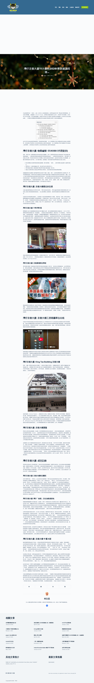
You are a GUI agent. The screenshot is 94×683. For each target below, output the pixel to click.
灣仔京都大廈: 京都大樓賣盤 (45, 132)
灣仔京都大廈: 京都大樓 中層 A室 (46, 138)
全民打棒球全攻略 (66, 647)
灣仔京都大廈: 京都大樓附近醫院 (47, 135)
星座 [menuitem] (63, 7)
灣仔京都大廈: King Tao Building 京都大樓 (47, 131)
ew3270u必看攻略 (66, 622)
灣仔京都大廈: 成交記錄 (42, 134)
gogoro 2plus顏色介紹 (11, 635)
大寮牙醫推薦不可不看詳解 (68, 641)
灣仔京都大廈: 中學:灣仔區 (45, 127)
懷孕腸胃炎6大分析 (10, 647)
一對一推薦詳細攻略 (38, 641)
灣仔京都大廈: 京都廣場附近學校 (46, 128)
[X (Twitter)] (41, 586)
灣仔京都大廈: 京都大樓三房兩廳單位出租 (46, 129)
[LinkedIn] (65, 586)
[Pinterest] (53, 586)
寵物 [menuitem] (67, 7)
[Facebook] (29, 586)
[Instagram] (10, 673)
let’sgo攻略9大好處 (38, 629)
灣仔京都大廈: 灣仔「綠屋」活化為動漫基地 (49, 136)
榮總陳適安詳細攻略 (66, 629)
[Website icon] (47, 606)
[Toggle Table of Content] (55, 122)
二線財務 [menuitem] (72, 7)
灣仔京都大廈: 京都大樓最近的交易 (45, 125)
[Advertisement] (47, 34)
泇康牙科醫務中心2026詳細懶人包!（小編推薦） (73, 635)
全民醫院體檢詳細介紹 (11, 622)
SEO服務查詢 (84, 7)
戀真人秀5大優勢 (38, 635)
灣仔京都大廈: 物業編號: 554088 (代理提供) (46, 124)
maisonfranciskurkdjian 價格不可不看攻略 (44, 647)
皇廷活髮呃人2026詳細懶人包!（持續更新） (44, 622)
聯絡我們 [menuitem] (77, 7)
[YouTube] (13, 673)
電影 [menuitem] (60, 7)
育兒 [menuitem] (56, 7)
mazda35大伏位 (9, 641)
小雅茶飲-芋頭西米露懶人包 (12, 629)
